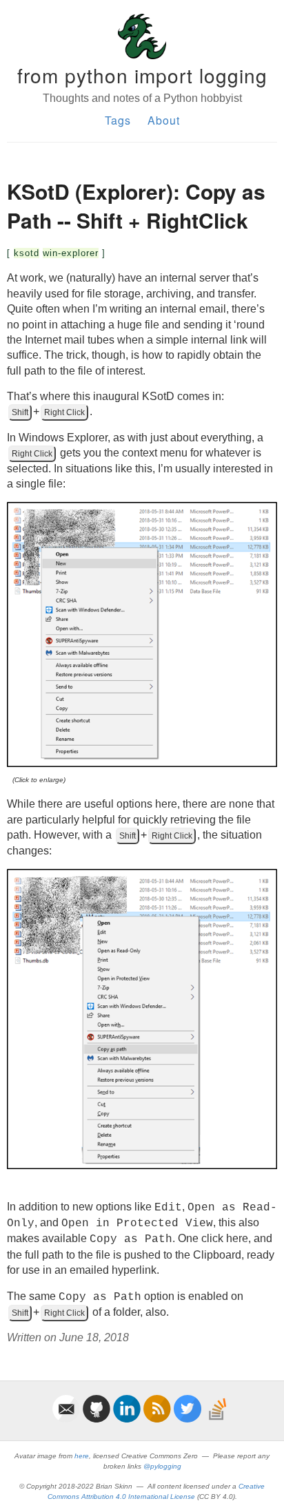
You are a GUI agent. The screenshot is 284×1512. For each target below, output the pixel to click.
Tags (118, 120)
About (164, 120)
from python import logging (142, 75)
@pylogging (162, 1466)
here (81, 1456)
